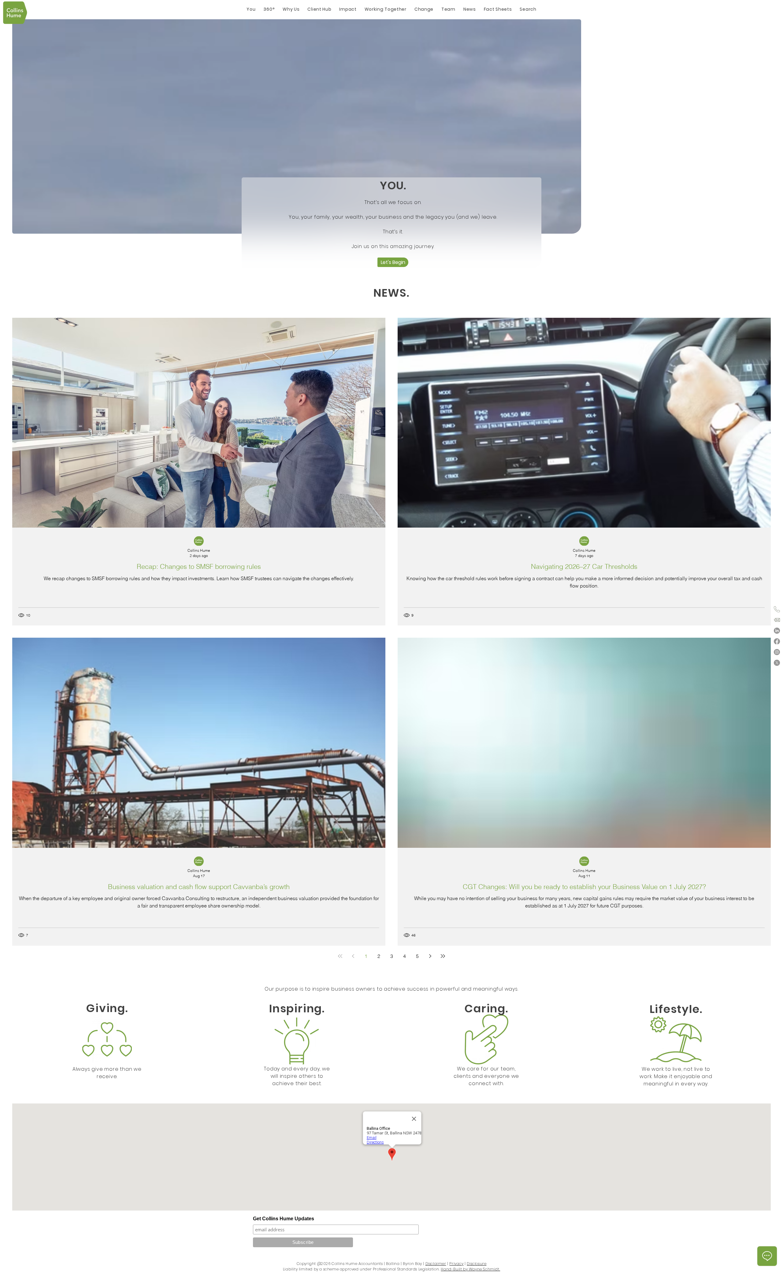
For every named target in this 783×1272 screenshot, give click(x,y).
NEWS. (391, 293)
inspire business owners (343, 988)
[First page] (340, 956)
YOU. (393, 185)
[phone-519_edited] (777, 609)
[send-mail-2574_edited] (777, 620)
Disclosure (476, 1263)
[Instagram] (777, 652)
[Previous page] (352, 956)
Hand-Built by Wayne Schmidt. (470, 1269)
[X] (777, 663)
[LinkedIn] (777, 631)
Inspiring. (297, 1008)
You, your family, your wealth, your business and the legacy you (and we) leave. (393, 217)
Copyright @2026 (314, 1263)
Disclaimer (435, 1263)
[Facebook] (777, 641)
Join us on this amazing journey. (393, 246)
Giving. (107, 1008)
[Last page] (442, 956)
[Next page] (430, 956)
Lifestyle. (676, 1009)
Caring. (486, 1008)
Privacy (456, 1263)
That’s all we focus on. (393, 202)
